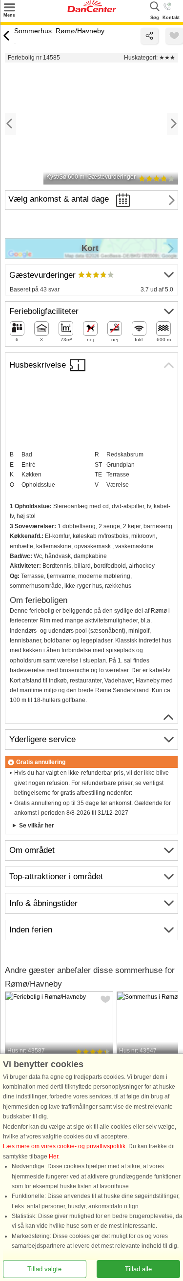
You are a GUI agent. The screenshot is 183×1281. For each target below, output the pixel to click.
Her (53, 1156)
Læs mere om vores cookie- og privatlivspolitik (64, 1146)
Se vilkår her (36, 825)
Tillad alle (138, 1269)
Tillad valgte (44, 1269)
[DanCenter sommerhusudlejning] (91, 10)
